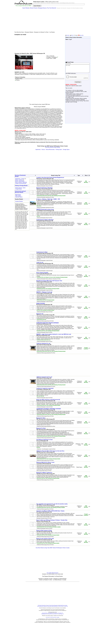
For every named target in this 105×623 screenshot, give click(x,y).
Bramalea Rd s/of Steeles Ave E (36, 112)
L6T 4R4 (20, 217)
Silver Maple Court (48, 126)
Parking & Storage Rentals (21, 185)
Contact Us (66, 606)
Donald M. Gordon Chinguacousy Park (22, 123)
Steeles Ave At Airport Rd (29, 109)
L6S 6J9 (22, 214)
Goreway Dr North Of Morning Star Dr (41, 127)
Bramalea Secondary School (22, 111)
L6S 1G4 (19, 223)
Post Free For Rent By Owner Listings (52, 617)
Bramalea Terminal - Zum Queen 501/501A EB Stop (29, 118)
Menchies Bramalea (59, 120)
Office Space (18, 195)
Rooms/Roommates (50, 149)
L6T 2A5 (16, 217)
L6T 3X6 (20, 220)
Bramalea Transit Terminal (47, 118)
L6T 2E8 (24, 215)
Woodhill (18, 119)
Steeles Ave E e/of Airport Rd (55, 111)
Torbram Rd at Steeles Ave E (20, 108)
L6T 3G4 (23, 212)
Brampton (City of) (47, 112)
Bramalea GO (34, 113)
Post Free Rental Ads (42, 605)
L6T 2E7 (24, 216)
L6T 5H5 (20, 216)
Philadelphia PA (44, 613)
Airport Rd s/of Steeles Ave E (57, 110)
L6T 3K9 (20, 211)
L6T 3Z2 (23, 224)
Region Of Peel (37, 124)
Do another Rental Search (52, 572)
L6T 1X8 (16, 211)
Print (72, 35)
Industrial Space (18, 196)
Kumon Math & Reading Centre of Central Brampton (37, 121)
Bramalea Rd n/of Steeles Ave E (21, 112)
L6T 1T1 (19, 214)
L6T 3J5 (24, 218)
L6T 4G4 (23, 227)
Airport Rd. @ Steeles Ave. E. (44, 110)
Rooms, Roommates (19, 181)
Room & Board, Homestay (21, 182)
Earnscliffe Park (46, 108)
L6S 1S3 (23, 226)
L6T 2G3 (20, 218)
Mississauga (17, 206)
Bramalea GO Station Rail (24, 113)
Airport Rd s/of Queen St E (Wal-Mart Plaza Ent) (35, 116)
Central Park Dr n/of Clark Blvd (41, 115)
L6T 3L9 (16, 213)
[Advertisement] (52, 20)
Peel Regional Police (27, 119)
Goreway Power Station (30, 122)
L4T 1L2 (16, 220)
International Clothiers (19, 122)
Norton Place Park (20, 128)
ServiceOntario (31, 108)
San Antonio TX (55, 613)
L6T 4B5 (18, 228)
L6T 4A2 (19, 227)
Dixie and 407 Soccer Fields (56, 127)
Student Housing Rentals (20, 183)
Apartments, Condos (19, 178)
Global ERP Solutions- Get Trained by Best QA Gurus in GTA (28, 125)
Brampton (38, 108)
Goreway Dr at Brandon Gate (56, 124)
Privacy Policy (60, 606)
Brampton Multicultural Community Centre (54, 116)
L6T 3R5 (19, 222)
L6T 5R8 (19, 225)
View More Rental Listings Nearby (52, 147)
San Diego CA (61, 613)
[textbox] (58, 4)
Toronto (18, 124)
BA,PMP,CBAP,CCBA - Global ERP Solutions (23, 126)
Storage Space (66, 149)
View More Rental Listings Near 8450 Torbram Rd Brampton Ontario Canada (52, 547)
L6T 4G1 (17, 219)
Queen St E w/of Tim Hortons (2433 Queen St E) (24, 115)
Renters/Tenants (33, 8)
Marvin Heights (45, 124)
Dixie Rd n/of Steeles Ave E (42, 120)
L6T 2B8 (26, 214)
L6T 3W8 (24, 219)
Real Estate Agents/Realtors (53, 606)
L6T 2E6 (16, 218)
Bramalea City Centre (21, 121)
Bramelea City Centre (35, 117)
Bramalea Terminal (57, 118)
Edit (82, 35)
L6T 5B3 (17, 215)
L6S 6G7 (19, 226)
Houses (43, 149)
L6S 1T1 (19, 221)
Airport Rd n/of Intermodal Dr (41, 109)
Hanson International (41, 122)
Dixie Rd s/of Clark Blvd (54, 121)
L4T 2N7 (22, 228)
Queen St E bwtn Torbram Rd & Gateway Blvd (49, 114)
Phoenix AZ (50, 613)
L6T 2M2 (23, 223)
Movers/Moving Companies (42, 606)
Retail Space (18, 194)
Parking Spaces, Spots (20, 187)
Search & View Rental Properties (52, 605)
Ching (44, 119)
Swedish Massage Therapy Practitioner (48, 117)
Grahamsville (33, 110)
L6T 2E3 (24, 217)
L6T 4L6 (24, 213)
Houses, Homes (18, 179)
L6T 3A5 (16, 216)
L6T (26, 212)
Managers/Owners (42, 8)
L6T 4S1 (22, 222)
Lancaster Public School (27, 124)
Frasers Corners (53, 115)
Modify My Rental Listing (62, 605)
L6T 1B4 (24, 220)
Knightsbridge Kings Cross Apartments (31, 114)
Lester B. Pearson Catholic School (25, 127)
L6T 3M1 (19, 212)
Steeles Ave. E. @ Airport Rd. (36, 111)
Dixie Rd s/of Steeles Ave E (37, 123)
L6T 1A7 (20, 213)
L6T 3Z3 (19, 224)
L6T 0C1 (23, 225)
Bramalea (52, 113)
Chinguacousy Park (37, 119)
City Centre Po (47, 123)
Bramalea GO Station (44, 113)
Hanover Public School (38, 126)
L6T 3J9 (24, 211)
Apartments (38, 149)
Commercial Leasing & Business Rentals (20, 192)
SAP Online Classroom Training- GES (50, 125)
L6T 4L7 (21, 215)
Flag (80, 35)
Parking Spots (59, 149)
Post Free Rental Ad (51, 8)
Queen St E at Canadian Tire (22, 117)
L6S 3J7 (23, 221)
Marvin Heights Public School (28, 120)
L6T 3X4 (20, 219)
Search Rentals (25, 8)
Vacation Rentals (19, 201)
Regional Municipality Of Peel (52, 122)
